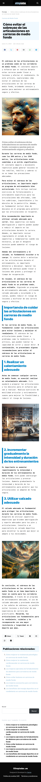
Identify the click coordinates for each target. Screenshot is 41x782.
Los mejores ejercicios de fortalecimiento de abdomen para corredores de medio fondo (22, 671)
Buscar (4, 706)
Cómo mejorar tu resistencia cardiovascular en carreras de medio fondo (20, 663)
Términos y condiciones (29, 776)
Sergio (29, 772)
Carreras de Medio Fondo (10, 18)
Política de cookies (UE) (11, 776)
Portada (4, 12)
